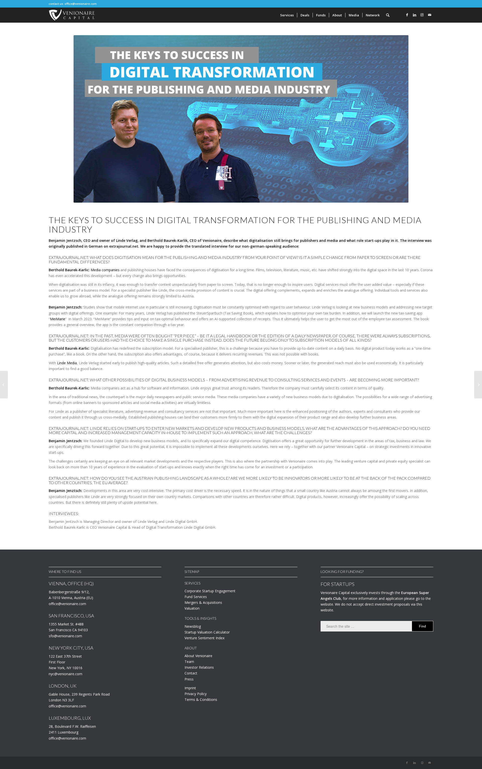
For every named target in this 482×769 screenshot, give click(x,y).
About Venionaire (198, 655)
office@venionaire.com (81, 4)
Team (189, 661)
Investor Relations (199, 667)
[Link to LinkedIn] (414, 15)
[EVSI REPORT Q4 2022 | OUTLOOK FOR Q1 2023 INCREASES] (478, 384)
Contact (191, 673)
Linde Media (67, 362)
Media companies (105, 269)
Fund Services (196, 596)
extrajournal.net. (124, 246)
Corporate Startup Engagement (210, 591)
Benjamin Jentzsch (65, 240)
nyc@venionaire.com (65, 673)
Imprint (190, 688)
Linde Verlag (127, 240)
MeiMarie (57, 318)
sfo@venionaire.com (65, 636)
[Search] (388, 15)
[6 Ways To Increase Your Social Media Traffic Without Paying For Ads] (4, 384)
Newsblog (193, 626)
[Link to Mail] (429, 15)
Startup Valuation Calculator (207, 632)
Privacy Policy (196, 693)
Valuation (192, 608)
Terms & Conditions (201, 699)
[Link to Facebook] (407, 15)
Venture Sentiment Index (204, 638)
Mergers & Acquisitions (203, 602)
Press (189, 679)
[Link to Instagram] (422, 15)
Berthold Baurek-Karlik (167, 240)
